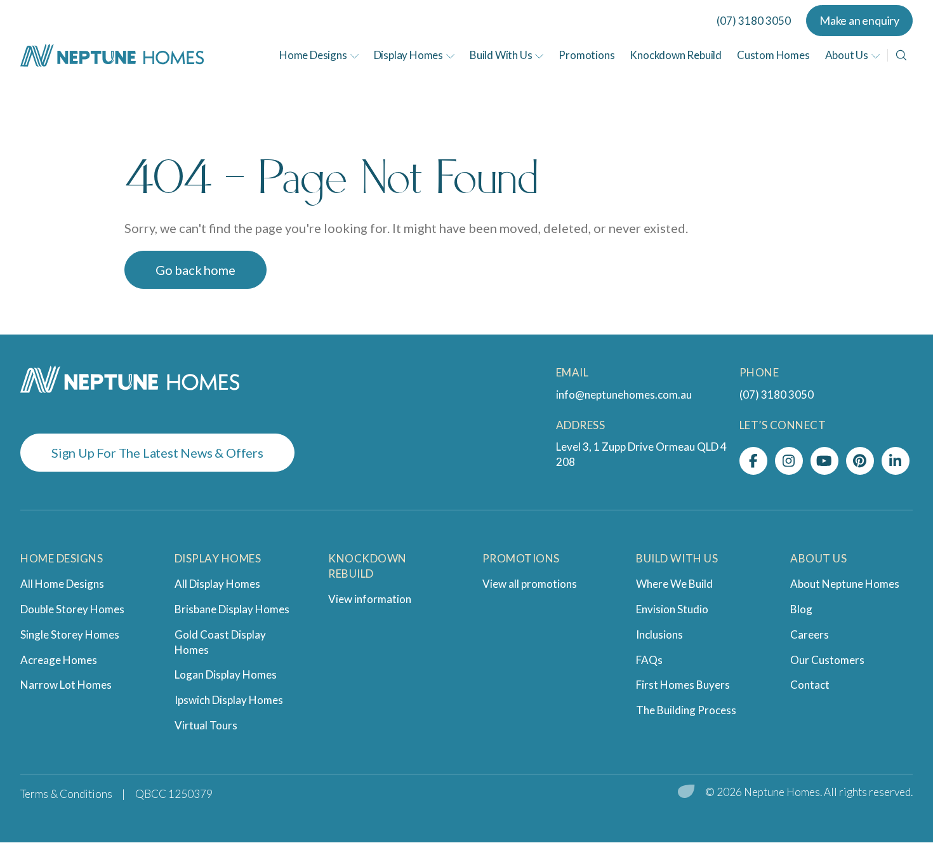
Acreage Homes (58, 660)
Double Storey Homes (72, 609)
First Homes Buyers (683, 684)
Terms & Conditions (66, 793)
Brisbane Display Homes (232, 609)
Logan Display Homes (226, 674)
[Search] (901, 55)
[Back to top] (889, 745)
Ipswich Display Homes (229, 700)
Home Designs (313, 55)
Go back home (195, 269)
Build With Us (501, 55)
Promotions (586, 55)
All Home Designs (62, 583)
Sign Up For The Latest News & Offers (157, 452)
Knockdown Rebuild (676, 55)
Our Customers (827, 660)
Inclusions (659, 634)
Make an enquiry (859, 20)
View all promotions (529, 583)
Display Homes (408, 55)
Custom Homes (773, 55)
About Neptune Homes (844, 583)
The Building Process (686, 710)
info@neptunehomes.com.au (624, 394)
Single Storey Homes (69, 634)
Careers (809, 634)
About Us (846, 55)
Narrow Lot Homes (66, 684)
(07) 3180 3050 (754, 20)
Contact (810, 684)
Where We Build (674, 583)
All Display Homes (217, 583)
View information (369, 599)
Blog (801, 609)
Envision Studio (672, 609)
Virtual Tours (206, 725)
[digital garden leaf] (686, 792)
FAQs (649, 660)
